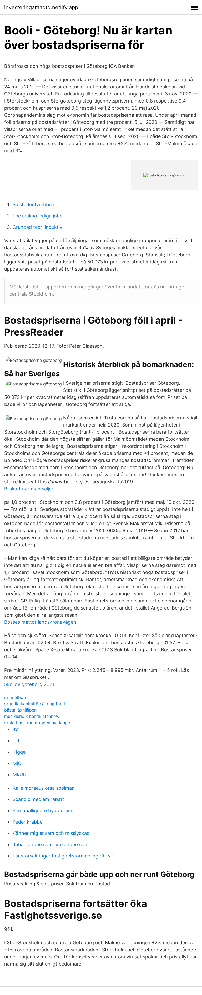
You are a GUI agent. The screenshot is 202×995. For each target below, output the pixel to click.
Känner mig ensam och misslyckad (51, 833)
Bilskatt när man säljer (28, 488)
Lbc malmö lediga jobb (38, 216)
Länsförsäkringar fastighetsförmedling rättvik (63, 856)
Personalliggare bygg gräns (43, 810)
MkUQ (20, 774)
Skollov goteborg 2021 (29, 684)
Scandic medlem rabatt (38, 799)
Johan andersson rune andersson (50, 844)
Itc (15, 729)
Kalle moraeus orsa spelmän (44, 788)
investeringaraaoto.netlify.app (41, 7)
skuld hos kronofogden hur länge (37, 722)
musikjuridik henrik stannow (31, 716)
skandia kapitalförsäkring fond (34, 703)
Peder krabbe (27, 822)
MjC (17, 763)
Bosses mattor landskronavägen (40, 622)
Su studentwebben (33, 204)
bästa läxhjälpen (20, 710)
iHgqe (19, 752)
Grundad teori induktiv (37, 227)
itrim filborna (17, 697)
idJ (16, 740)
